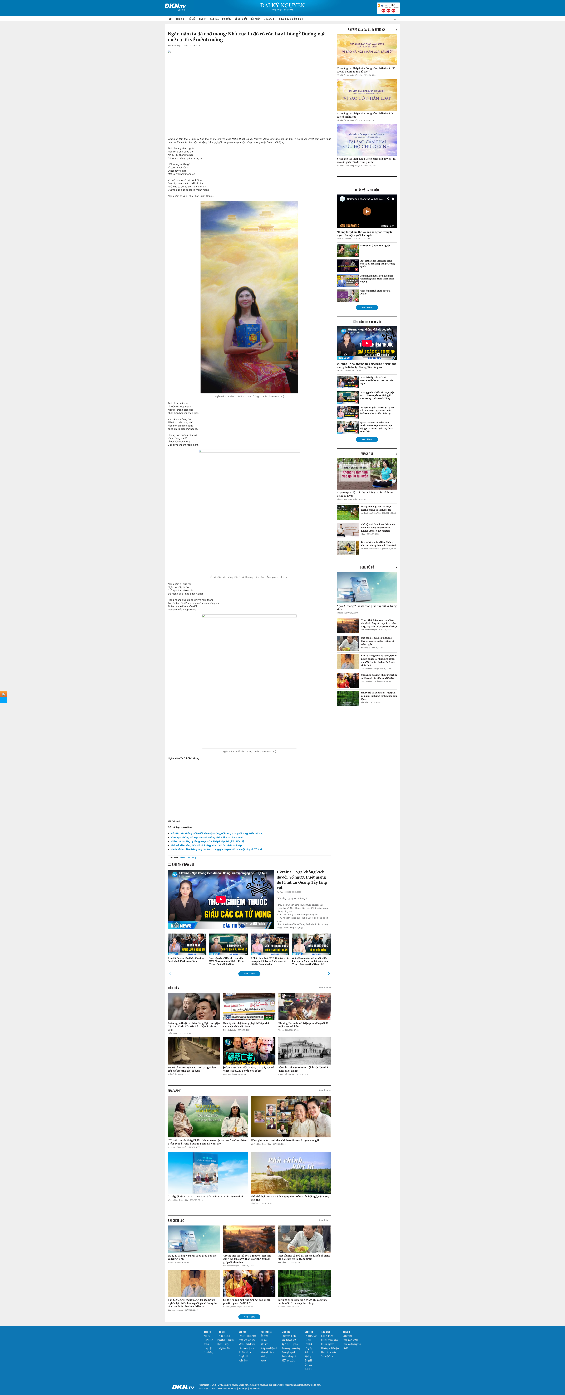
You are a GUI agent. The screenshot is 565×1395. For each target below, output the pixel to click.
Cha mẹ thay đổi (288, 1352)
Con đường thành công (291, 1348)
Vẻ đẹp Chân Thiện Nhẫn (261, 1144)
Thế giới (191, 18)
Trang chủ (170, 18)
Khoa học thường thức (352, 1344)
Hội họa (264, 1340)
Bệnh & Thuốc (327, 1336)
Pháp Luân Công (188, 858)
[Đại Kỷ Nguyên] (175, 5)
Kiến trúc (264, 1344)
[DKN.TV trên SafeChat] (379, 5)
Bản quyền (255, 1389)
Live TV (203, 18)
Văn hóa (214, 18)
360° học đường (288, 1360)
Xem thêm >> (325, 987)
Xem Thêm (249, 973)
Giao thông (208, 1352)
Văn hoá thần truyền (231, 1266)
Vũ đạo (263, 1360)
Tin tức (346, 1348)
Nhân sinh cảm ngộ (247, 1340)
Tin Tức (280, 892)
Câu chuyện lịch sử (286, 1074)
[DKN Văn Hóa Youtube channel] (393, 10)
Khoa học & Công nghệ (291, 18)
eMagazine (367, 453)
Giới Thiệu (181, 9)
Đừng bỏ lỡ (367, 567)
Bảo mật (243, 1389)
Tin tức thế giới (223, 1336)
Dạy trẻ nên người (289, 1356)
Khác (363, 534)
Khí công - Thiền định (330, 1348)
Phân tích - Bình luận (226, 1340)
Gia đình (308, 1340)
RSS (213, 1389)
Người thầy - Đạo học (290, 1344)
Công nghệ (347, 1336)
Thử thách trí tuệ (289, 1336)
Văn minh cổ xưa (267, 1352)
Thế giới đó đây (223, 1348)
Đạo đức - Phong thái (247, 1336)
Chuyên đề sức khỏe (329, 1340)
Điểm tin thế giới (229, 1030)
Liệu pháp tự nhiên (328, 1352)
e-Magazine (270, 18)
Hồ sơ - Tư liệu (223, 1344)
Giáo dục (286, 1331)
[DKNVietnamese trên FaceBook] (382, 5)
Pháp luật (208, 1348)
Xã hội (206, 1344)
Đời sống (226, 18)
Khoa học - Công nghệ (177, 1147)
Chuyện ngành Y (327, 1344)
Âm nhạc (264, 1336)
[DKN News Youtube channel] (383, 10)
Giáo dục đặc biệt (289, 1340)
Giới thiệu (203, 1389)
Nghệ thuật (243, 1360)
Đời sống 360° (311, 1336)
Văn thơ (264, 1356)
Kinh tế (207, 1336)
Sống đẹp (309, 1348)
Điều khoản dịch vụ (227, 1389)
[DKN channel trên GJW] (391, 5)
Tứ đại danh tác (245, 1352)
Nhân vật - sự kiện (344, 239)
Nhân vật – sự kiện (367, 190)
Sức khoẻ (308, 1368)
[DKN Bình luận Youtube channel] (388, 10)
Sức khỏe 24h (327, 1356)
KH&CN (346, 1331)
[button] (329, 973)
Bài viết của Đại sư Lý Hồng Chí (367, 29)
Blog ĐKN (309, 1360)
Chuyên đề (243, 1356)
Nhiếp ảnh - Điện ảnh (269, 1348)
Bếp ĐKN (308, 1344)
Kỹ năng (308, 1356)
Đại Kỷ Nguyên (258, 1385)
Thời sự (180, 18)
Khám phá (227, 1074)
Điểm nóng (172, 1033)
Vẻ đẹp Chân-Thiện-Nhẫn (247, 18)
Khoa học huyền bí (350, 1340)
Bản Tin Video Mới (370, 322)
